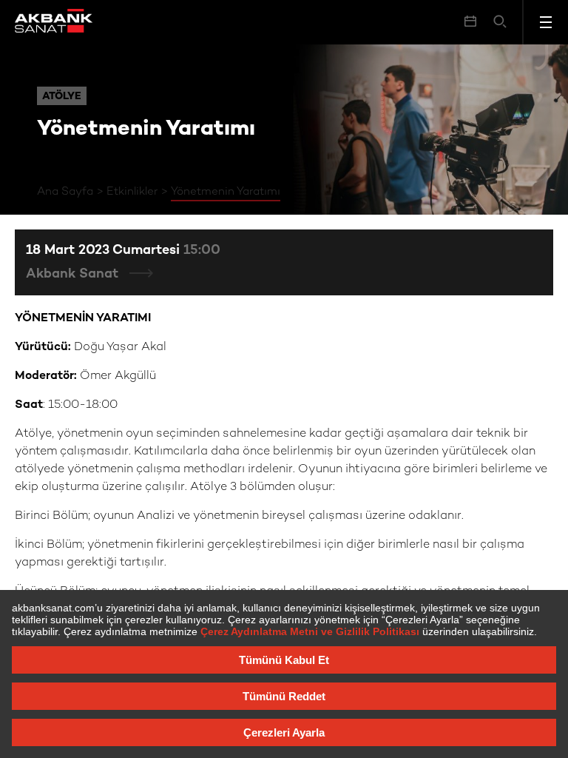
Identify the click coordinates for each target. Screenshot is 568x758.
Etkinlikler (132, 192)
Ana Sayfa (65, 192)
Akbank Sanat (74, 274)
